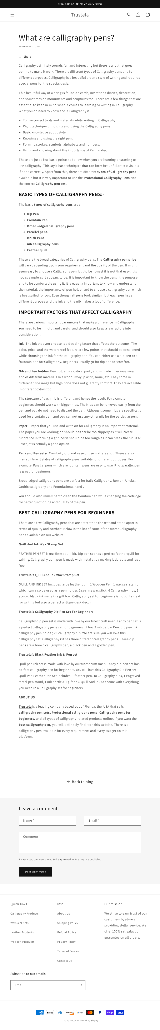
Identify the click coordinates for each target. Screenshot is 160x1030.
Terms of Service (68, 951)
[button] (12, 14)
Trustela (74, 1020)
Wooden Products (22, 942)
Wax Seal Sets (19, 923)
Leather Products (22, 932)
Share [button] (27, 56)
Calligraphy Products (24, 913)
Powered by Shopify (88, 1020)
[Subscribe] (80, 985)
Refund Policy (66, 932)
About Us (63, 913)
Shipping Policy (67, 923)
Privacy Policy (66, 942)
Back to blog (82, 781)
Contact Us (64, 961)
